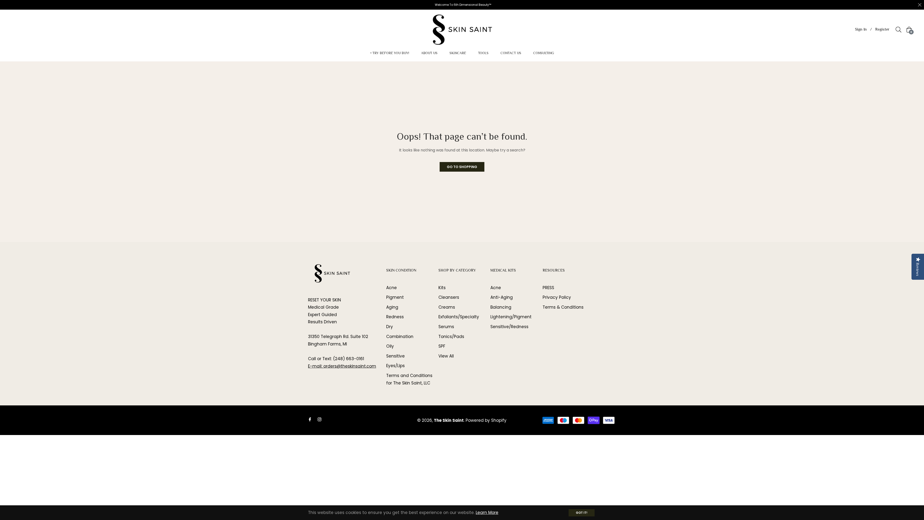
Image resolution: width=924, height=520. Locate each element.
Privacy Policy (557, 297)
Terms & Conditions (563, 307)
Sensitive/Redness (509, 327)
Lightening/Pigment (511, 317)
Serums (446, 327)
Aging (392, 307)
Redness (395, 317)
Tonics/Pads (451, 336)
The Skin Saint (449, 420)
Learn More (487, 512)
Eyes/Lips (395, 366)
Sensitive (395, 356)
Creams (446, 307)
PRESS (548, 288)
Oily (390, 346)
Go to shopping (462, 166)
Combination (399, 336)
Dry (389, 327)
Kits (442, 288)
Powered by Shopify (486, 420)
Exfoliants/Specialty (458, 317)
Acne (391, 288)
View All (446, 356)
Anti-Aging (501, 297)
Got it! (581, 513)
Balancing (500, 307)
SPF (441, 346)
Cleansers (448, 297)
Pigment (395, 297)
